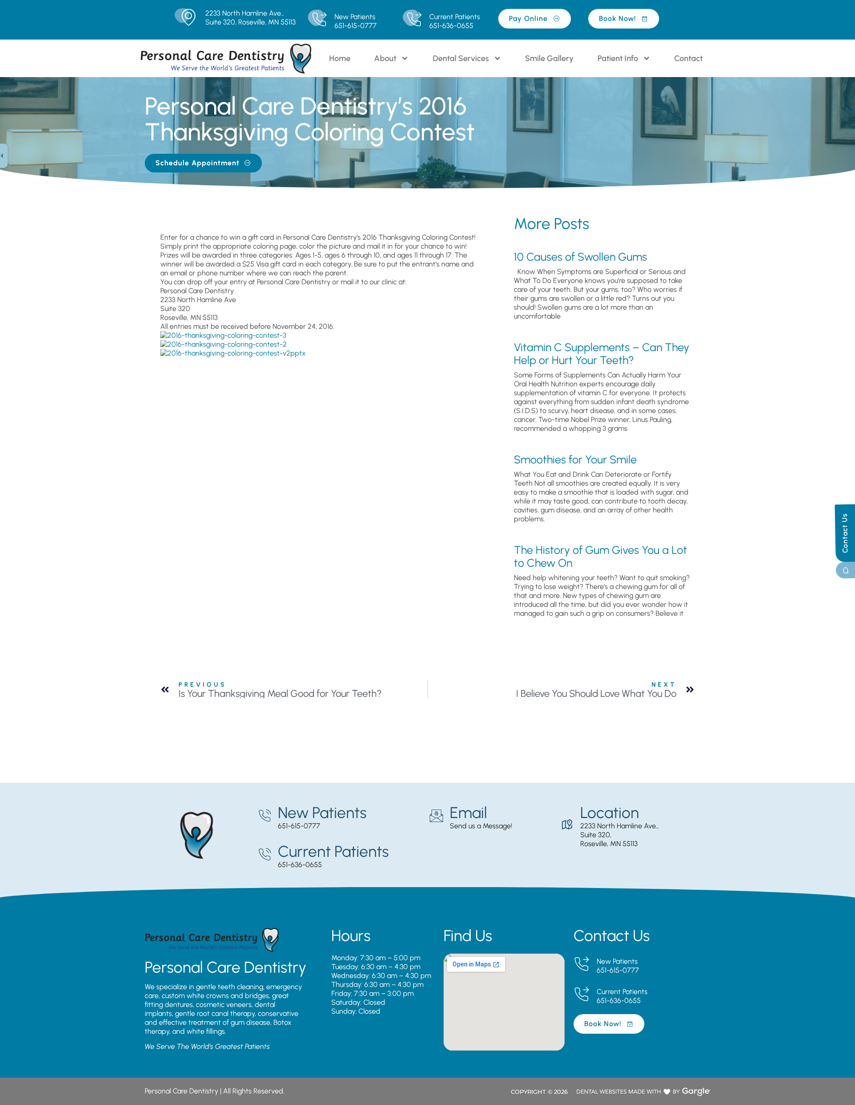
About (385, 58)
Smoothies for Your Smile (575, 459)
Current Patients (454, 16)
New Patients (354, 16)
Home (339, 58)
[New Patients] (319, 20)
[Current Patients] (414, 20)
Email (468, 812)
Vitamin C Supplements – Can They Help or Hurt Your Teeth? (601, 353)
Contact (688, 58)
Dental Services (461, 58)
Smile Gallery (549, 58)
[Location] (567, 824)
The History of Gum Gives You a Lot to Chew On (600, 556)
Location (609, 812)
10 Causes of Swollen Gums (580, 256)
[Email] (436, 816)
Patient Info (618, 58)
